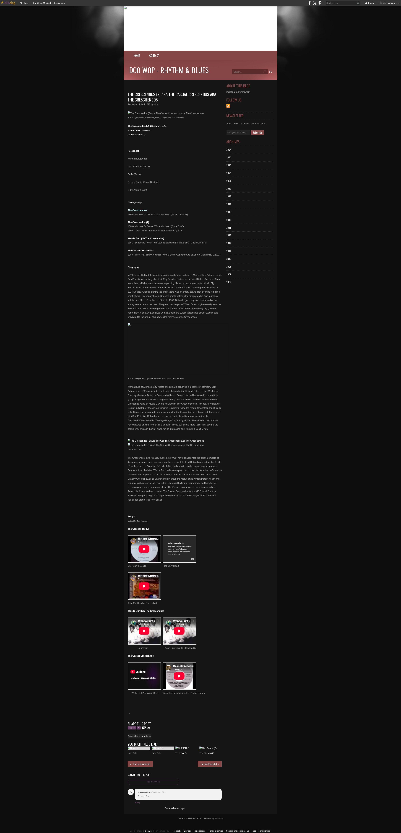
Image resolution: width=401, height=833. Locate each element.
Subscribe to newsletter (139, 736)
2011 (228, 251)
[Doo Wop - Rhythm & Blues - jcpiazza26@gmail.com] (200, 50)
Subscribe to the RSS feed (228, 106)
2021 (228, 173)
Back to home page (175, 808)
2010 (228, 258)
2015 (228, 219)
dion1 (147, 831)
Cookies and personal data (237, 831)
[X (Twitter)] (315, 3)
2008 (228, 274)
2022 (228, 165)
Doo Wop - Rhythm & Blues (169, 70)
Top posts (176, 831)
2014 (228, 227)
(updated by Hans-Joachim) (137, 521)
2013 (228, 235)
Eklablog (219, 819)
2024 (228, 149)
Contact (154, 55)
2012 (228, 243)
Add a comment (153, 782)
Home (137, 55)
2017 (228, 204)
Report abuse (200, 831)
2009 (228, 266)
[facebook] (310, 3)
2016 (228, 212)
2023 (228, 157)
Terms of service (216, 831)
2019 (228, 188)
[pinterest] (320, 3)
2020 (228, 180)
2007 (228, 282)
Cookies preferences (261, 831)
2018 (228, 196)
